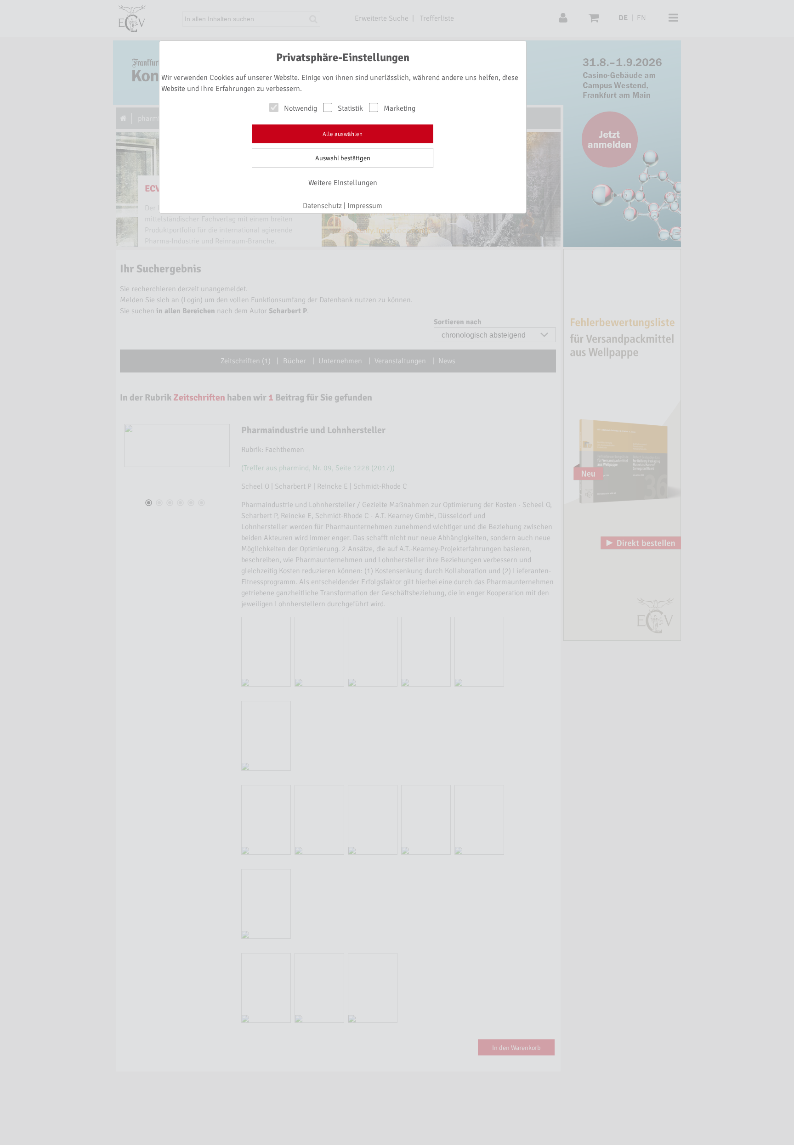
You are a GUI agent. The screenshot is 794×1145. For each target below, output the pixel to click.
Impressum (364, 205)
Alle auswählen (343, 134)
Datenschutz (322, 205)
